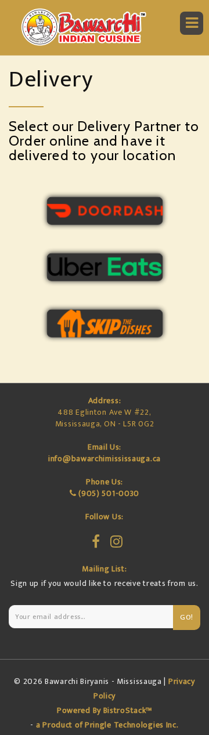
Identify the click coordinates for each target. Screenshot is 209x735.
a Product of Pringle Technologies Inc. (107, 725)
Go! (186, 617)
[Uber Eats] (104, 267)
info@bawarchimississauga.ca (104, 458)
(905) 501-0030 (108, 493)
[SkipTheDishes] (104, 323)
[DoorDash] (104, 211)
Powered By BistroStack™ (104, 710)
